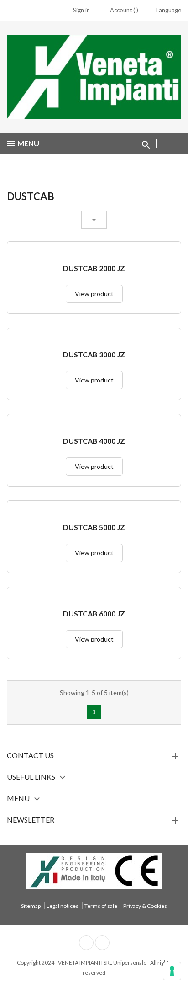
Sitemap (31, 905)
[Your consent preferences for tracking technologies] (172, 971)
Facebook (86, 942)
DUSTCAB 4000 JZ (94, 441)
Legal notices (62, 905)
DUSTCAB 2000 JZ (94, 268)
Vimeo (102, 942)
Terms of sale (100, 905)
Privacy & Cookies (145, 905)
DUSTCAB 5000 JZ (94, 527)
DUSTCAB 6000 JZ (94, 614)
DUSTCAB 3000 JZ (94, 354)
